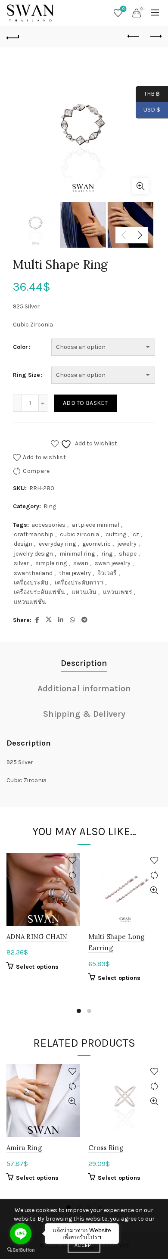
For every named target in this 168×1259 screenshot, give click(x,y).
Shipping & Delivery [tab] (84, 714)
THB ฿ (148, 93)
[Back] (13, 36)
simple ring (51, 563)
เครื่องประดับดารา (79, 582)
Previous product (133, 36)
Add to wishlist (44, 457)
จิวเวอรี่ (107, 573)
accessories (48, 524)
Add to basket (85, 403)
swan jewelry (113, 563)
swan (80, 563)
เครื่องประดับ (31, 582)
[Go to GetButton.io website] (20, 1250)
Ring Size (26, 375)
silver (21, 563)
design (23, 543)
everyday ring (57, 543)
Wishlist (123, 8)
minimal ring (77, 553)
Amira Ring (24, 1148)
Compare (36, 471)
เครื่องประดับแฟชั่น (39, 592)
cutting (116, 534)
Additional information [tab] (84, 688)
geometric (96, 543)
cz (136, 534)
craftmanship (33, 534)
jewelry (127, 543)
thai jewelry (75, 573)
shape (128, 553)
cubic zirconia (79, 534)
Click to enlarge (140, 186)
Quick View (72, 890)
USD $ (152, 110)
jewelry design (33, 553)
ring (106, 553)
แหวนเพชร (117, 592)
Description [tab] (84, 663)
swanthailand (33, 573)
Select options (37, 966)
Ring (50, 506)
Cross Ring (105, 1148)
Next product (155, 36)
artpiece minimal (95, 524)
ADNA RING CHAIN (37, 937)
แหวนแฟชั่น (30, 602)
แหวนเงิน (84, 592)
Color (20, 347)
